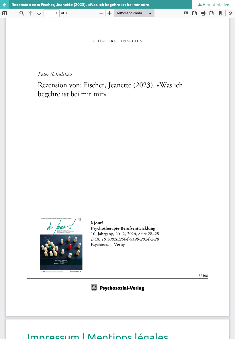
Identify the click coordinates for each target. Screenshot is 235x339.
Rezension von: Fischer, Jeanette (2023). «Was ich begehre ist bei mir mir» (80, 4)
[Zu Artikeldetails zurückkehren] (4, 4)
